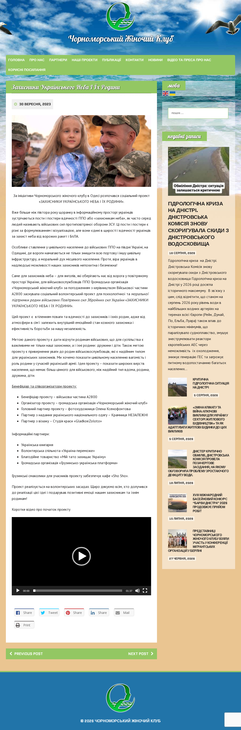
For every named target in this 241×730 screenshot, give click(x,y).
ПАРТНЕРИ (58, 60)
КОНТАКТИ (135, 60)
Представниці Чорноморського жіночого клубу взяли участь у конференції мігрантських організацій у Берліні (198, 541)
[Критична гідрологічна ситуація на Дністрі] (177, 393)
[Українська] (173, 93)
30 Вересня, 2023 (35, 104)
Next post (138, 653)
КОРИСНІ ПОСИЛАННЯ (26, 69)
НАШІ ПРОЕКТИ (84, 60)
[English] (166, 93)
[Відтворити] (18, 590)
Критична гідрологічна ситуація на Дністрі (211, 383)
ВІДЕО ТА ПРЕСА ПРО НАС (189, 60)
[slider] (77, 590)
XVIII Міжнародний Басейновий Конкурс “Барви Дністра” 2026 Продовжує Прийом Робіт (210, 503)
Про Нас (36, 60)
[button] (81, 556)
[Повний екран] (145, 590)
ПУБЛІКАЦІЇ (111, 60)
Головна (16, 60)
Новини (155, 60)
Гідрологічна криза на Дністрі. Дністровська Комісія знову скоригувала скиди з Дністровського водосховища (198, 224)
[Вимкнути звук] (137, 590)
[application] (81, 556)
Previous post (28, 653)
